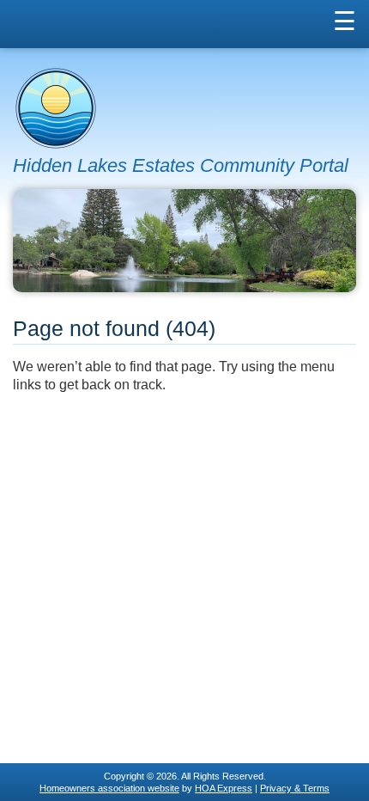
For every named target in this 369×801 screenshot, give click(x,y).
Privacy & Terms (295, 788)
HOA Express (223, 788)
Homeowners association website (109, 788)
